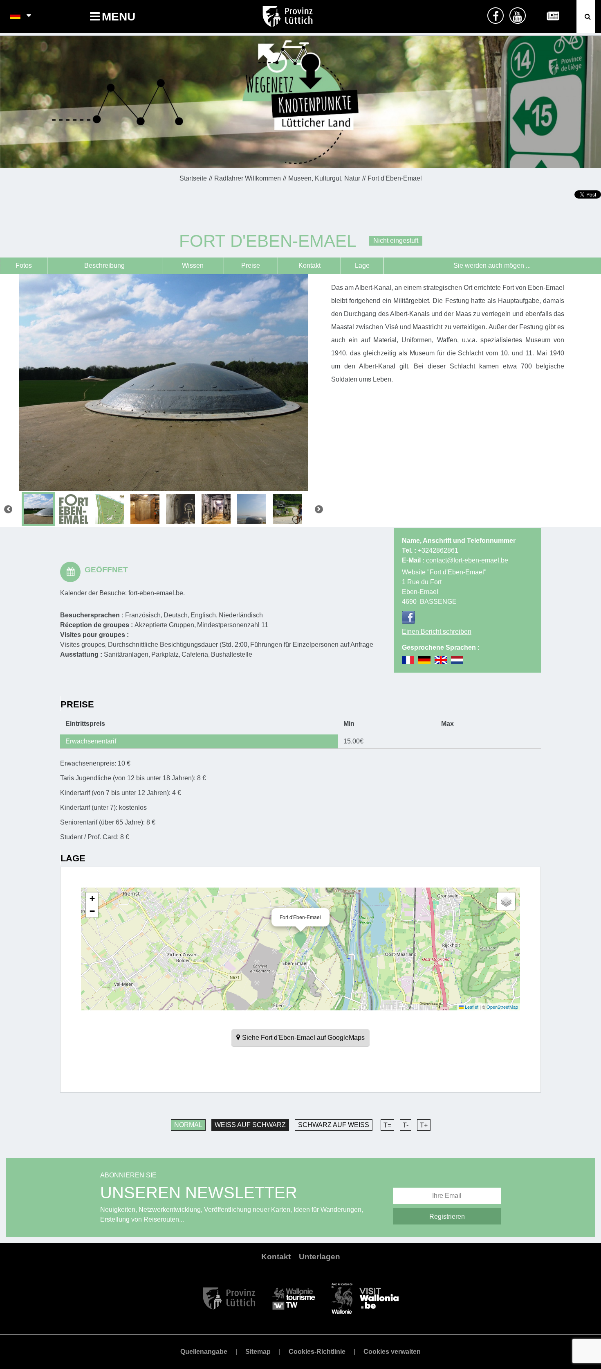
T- (405, 1125)
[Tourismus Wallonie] (293, 1297)
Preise (250, 265)
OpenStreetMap (502, 1006)
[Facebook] (408, 617)
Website (444, 572)
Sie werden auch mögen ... (492, 265)
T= (387, 1125)
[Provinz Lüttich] (229, 1297)
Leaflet (471, 1006)
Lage (362, 265)
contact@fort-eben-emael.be (467, 560)
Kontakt (309, 265)
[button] (300, 940)
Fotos (24, 265)
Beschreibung (104, 265)
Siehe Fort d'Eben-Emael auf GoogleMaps (303, 1037)
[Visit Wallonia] (365, 1297)
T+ (424, 1125)
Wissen (193, 265)
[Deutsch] (15, 16)
